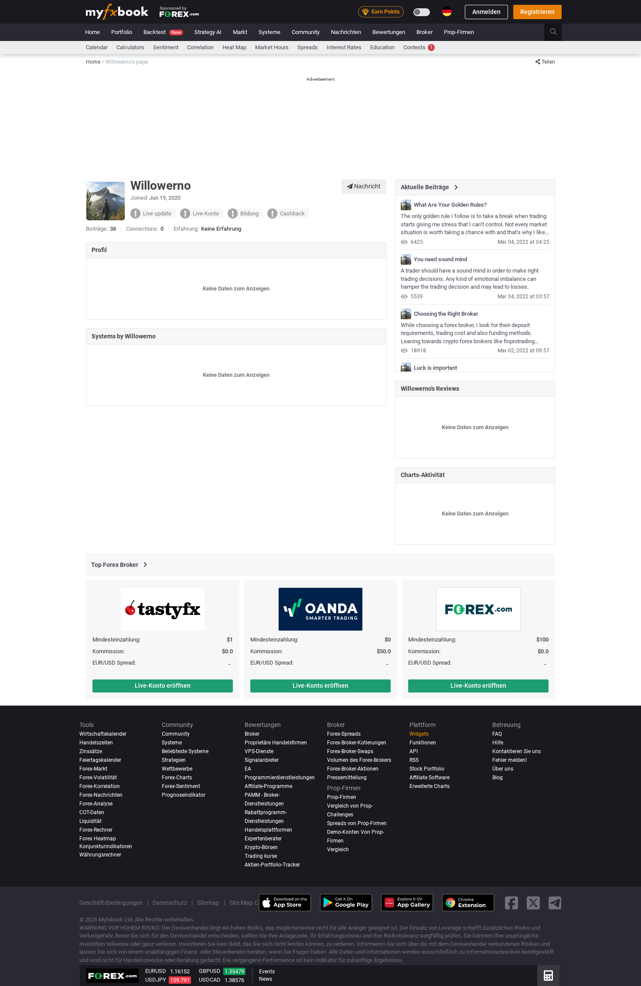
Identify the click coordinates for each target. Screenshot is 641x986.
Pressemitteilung (347, 777)
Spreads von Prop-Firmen (357, 823)
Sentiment (165, 47)
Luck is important (435, 368)
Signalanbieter (262, 760)
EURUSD (155, 971)
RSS (414, 760)
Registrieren (537, 11)
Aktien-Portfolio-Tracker (272, 864)
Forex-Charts (177, 777)
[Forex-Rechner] (548, 975)
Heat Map (234, 47)
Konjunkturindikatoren (105, 846)
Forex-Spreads (344, 734)
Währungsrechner (100, 855)
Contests (418, 47)
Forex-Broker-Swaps (350, 751)
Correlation (200, 47)
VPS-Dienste (259, 751)
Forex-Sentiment (181, 786)
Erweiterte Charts (429, 786)
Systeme (269, 32)
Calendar (97, 47)
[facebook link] (511, 902)
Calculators (130, 47)
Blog (497, 777)
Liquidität (90, 821)
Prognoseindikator (183, 795)
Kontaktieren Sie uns (516, 751)
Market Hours (272, 47)
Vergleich (338, 849)
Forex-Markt (93, 769)
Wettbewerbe (177, 769)
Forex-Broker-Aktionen (352, 769)
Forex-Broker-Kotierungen (356, 743)
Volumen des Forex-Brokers (359, 760)
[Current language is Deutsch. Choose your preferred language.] (447, 11)
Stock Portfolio (426, 769)
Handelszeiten (96, 743)
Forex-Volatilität (98, 777)
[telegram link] (555, 902)
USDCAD (210, 979)
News (265, 979)
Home (92, 32)
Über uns (502, 769)
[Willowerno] (406, 205)
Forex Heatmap (97, 839)
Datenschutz (170, 902)
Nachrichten (346, 32)
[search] (558, 32)
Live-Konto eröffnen (163, 685)
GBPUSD (210, 971)
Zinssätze (90, 751)
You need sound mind (440, 259)
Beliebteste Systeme (185, 751)
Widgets (419, 734)
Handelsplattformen (268, 830)
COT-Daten (91, 812)
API (413, 751)
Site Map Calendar (254, 902)
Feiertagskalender (100, 760)
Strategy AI (208, 32)
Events (267, 972)
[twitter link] (533, 902)
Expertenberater (263, 839)
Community (306, 32)
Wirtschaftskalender (102, 734)
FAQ (497, 734)
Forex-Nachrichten (101, 795)
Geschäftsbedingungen (111, 902)
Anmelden (486, 11)
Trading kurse (261, 856)
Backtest (162, 32)
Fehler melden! (509, 760)
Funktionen (422, 743)
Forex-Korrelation (99, 786)
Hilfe (497, 743)
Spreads (307, 47)
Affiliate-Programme (268, 786)
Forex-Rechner (96, 830)
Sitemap (208, 902)
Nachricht (367, 186)
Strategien (174, 760)
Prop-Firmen (459, 32)
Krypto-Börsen (261, 847)
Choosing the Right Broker (446, 314)
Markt (240, 32)
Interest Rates (344, 47)
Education (382, 47)
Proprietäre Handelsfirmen (276, 743)
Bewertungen (388, 32)
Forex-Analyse (96, 804)
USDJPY (155, 979)
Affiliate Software (429, 777)
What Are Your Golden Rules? (450, 205)
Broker (424, 32)
